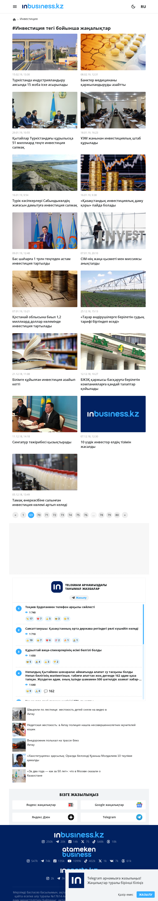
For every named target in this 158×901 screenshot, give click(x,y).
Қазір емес (125, 894)
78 (101, 515)
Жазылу (145, 894)
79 (109, 515)
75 (78, 515)
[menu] (15, 7)
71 (46, 515)
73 (62, 515)
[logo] (74, 7)
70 (39, 515)
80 (117, 515)
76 (85, 515)
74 (70, 515)
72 (54, 515)
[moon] (133, 7)
